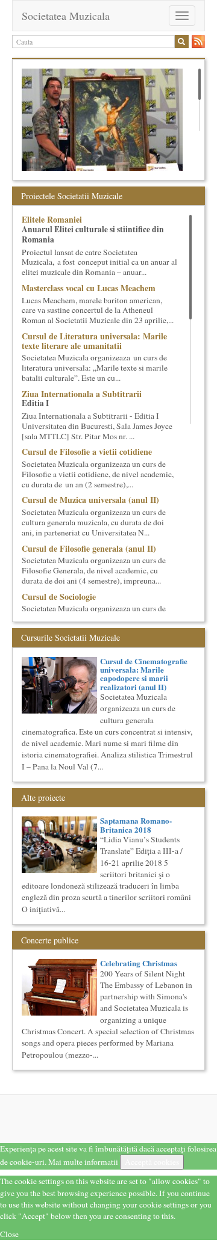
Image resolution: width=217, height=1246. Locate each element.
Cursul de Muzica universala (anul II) (90, 499)
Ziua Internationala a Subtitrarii (82, 393)
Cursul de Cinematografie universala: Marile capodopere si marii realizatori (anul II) (143, 673)
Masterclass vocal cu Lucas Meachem (89, 288)
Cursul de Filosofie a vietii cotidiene (87, 451)
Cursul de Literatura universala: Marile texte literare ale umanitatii (94, 340)
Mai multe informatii (83, 1161)
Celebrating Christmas (138, 963)
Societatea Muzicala (66, 15)
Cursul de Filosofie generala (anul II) (89, 548)
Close (9, 1234)
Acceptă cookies (152, 1161)
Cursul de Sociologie (59, 596)
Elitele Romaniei (52, 219)
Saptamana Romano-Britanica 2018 (136, 824)
